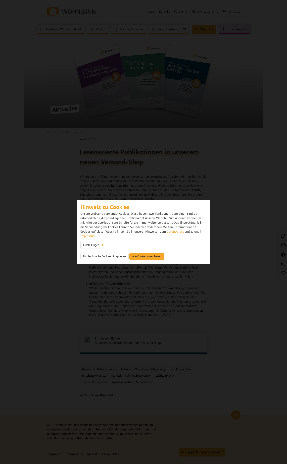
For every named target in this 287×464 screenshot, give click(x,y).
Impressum (88, 236)
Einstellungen (91, 245)
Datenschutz (175, 231)
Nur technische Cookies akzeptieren (104, 256)
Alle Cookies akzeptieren (146, 256)
